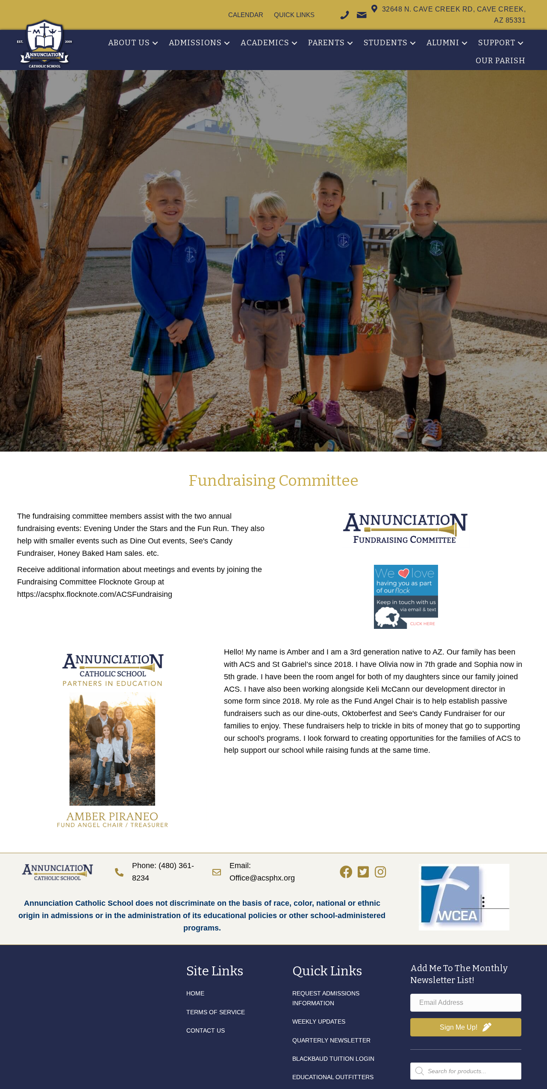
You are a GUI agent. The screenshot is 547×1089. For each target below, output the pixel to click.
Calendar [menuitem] (245, 14)
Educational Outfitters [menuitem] (332, 1077)
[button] (155, 43)
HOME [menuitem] (195, 993)
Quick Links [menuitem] (294, 14)
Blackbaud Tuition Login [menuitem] (333, 1058)
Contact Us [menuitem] (205, 1030)
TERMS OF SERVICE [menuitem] (215, 1012)
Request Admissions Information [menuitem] (325, 998)
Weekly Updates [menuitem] (318, 1021)
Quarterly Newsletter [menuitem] (331, 1040)
